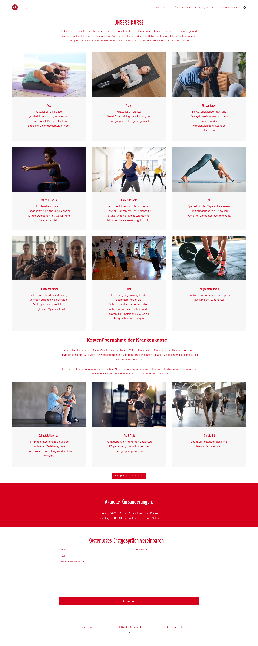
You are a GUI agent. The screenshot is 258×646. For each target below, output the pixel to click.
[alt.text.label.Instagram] (244, 7)
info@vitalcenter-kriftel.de (130, 627)
